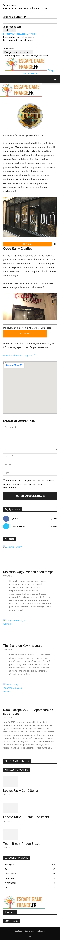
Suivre (54, 526)
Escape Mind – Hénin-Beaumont (26, 817)
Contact (18, 931)
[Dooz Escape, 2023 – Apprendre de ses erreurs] (30, 694)
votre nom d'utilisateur (14, 16)
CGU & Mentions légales (34, 931)
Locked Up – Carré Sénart (21, 790)
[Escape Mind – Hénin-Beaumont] (30, 808)
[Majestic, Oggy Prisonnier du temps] (30, 556)
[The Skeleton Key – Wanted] (30, 630)
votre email (8, 48)
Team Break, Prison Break (21, 843)
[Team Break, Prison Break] (30, 834)
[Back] (4, 1)
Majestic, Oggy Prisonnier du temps (28, 572)
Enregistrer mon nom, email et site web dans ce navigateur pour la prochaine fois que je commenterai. (28, 484)
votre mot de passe (13, 26)
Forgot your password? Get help (19, 33)
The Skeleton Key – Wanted (22, 646)
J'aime (54, 519)
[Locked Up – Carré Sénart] (30, 781)
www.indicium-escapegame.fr (19, 355)
